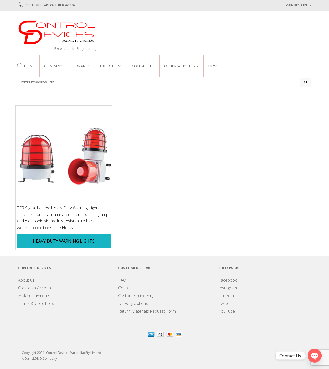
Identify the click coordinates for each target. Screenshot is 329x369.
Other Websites (179, 66)
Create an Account (35, 288)
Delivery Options (133, 303)
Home (29, 66)
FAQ (122, 280)
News (213, 66)
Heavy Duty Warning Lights (64, 241)
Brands (83, 66)
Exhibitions (111, 66)
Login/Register (296, 5)
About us (26, 280)
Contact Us (143, 66)
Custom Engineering (136, 295)
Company (53, 66)
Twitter (224, 303)
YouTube (226, 311)
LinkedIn (226, 295)
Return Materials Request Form (147, 311)
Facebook (227, 280)
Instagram (227, 288)
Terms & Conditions (36, 303)
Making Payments (34, 295)
